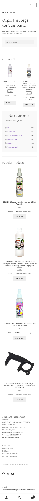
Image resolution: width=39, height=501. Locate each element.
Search (19, 497)
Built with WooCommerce (26, 490)
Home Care (11, 132)
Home (6, 12)
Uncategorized (12, 147)
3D (8, 128)
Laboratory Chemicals (14, 135)
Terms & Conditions (9, 490)
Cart (30, 495)
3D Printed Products (9, 456)
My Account (6, 497)
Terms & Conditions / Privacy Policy (15, 464)
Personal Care (12, 139)
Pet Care (10, 143)
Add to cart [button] (10, 103)
